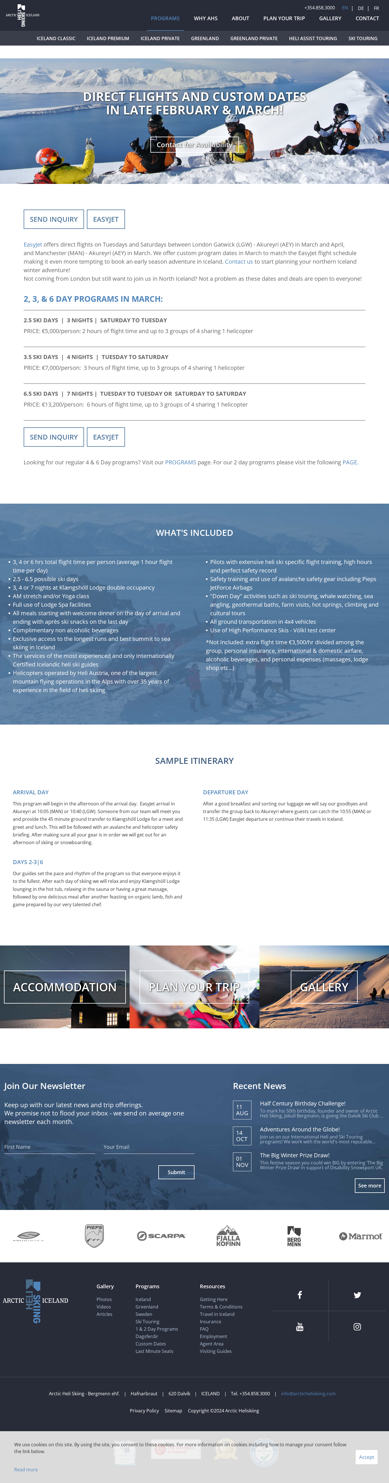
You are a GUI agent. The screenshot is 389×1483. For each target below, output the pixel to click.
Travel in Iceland (217, 1314)
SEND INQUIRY (54, 219)
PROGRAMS (180, 462)
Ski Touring (147, 1321)
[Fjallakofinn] (228, 1236)
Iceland (143, 1299)
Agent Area (212, 1344)
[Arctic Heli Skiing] (22, 26)
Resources (212, 1286)
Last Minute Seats (154, 1351)
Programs (147, 1286)
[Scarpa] (161, 1236)
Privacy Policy (144, 1411)
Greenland (147, 1307)
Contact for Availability (195, 144)
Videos (104, 1307)
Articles (104, 1314)
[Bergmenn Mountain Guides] (294, 1236)
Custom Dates (151, 1344)
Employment (213, 1336)
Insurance (210, 1321)
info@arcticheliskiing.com (308, 1393)
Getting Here (214, 1299)
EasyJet (33, 244)
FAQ (204, 1329)
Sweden (144, 1314)
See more (369, 1185)
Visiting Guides (216, 1351)
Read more (26, 1469)
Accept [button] (366, 1457)
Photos (104, 1299)
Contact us (239, 261)
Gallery (105, 1286)
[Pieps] (95, 1236)
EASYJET (106, 219)
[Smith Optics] (28, 1236)
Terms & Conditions (221, 1307)
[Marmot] (361, 1236)
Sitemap (173, 1411)
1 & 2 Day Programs (157, 1329)
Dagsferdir (147, 1336)
